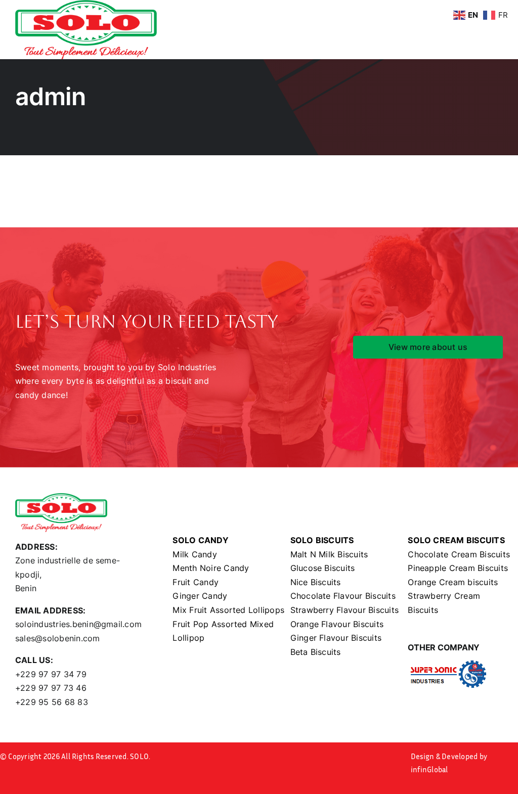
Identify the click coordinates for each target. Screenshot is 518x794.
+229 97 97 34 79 (51, 674)
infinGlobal (429, 769)
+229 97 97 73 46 (51, 688)
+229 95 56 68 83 (51, 702)
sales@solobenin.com (57, 638)
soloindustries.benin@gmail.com (78, 624)
